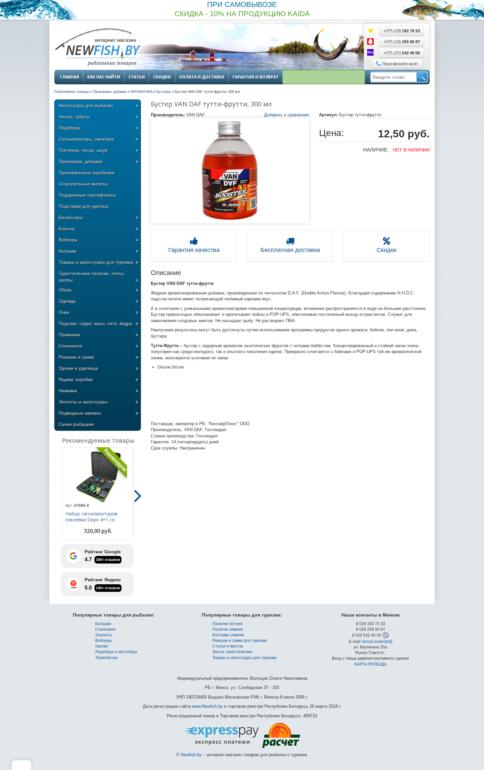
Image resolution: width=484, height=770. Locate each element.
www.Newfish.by (207, 706)
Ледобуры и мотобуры (116, 651)
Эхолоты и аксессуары (83, 401)
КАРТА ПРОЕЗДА (371, 664)
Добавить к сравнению (286, 114)
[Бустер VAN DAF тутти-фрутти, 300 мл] (230, 170)
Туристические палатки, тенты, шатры (92, 277)
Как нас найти (103, 77)
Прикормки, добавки (80, 161)
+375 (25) (402, 53)
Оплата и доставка (201, 77)
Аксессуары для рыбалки (86, 105)
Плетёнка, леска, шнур (83, 150)
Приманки (69, 334)
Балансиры (71, 217)
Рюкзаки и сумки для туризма (239, 640)
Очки (64, 312)
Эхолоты (103, 635)
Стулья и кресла (227, 646)
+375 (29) (402, 31)
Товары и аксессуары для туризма (96, 262)
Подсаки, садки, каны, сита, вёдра (95, 323)
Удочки (101, 646)
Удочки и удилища (78, 368)
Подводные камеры (80, 413)
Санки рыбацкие (76, 424)
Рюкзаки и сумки (76, 357)
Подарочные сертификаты (87, 195)
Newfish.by (191, 754)
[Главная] (97, 47)
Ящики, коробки (76, 379)
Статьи (136, 77)
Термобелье (106, 657)
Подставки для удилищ (83, 206)
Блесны (67, 228)
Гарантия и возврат (255, 77)
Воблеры (68, 239)
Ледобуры (69, 127)
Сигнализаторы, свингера (86, 139)
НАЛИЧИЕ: (376, 149)
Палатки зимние (227, 629)
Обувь (65, 289)
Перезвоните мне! (400, 64)
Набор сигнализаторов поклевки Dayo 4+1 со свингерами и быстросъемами (91, 522)
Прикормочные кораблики (87, 172)
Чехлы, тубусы (74, 116)
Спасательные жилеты (83, 183)
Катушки (67, 251)
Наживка (68, 390)
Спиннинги (70, 345)
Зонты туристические (232, 651)
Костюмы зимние (228, 635)
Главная (69, 77)
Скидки (162, 77)
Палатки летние (227, 623)
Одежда (67, 301)
